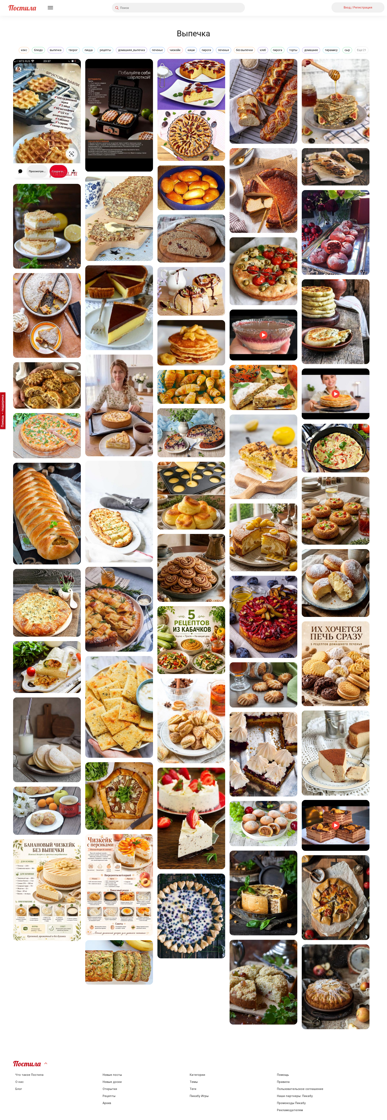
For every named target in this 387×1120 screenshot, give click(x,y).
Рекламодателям (290, 1110)
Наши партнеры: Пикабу (295, 1096)
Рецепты (109, 1096)
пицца (89, 50)
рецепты (105, 50)
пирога (277, 50)
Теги (193, 1089)
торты (293, 50)
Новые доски (112, 1081)
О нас (19, 1081)
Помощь (283, 1074)
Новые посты (112, 1074)
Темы (194, 1081)
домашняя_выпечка (131, 50)
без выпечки (244, 50)
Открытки (110, 1089)
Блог (18, 1089)
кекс (24, 50)
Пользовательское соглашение (300, 1089)
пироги (206, 50)
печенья (223, 50)
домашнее (311, 50)
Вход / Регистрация (358, 7)
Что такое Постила (29, 1074)
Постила (22, 7)
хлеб (263, 50)
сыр (347, 50)
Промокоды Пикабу (291, 1103)
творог (73, 50)
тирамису (331, 50)
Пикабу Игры (199, 1096)
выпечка (55, 50)
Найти (226, 7)
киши (191, 50)
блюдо (38, 50)
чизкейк (175, 50)
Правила (283, 1081)
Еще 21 (361, 50)
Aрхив (107, 1103)
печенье (157, 50)
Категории (197, 1074)
